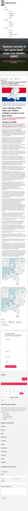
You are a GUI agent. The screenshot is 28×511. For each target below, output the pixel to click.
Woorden (6, 19)
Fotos (10, 11)
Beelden (6, 9)
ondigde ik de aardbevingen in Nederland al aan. (12, 125)
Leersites (11, 30)
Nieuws (10, 32)
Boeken (10, 22)
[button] (9, 3)
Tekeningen (11, 15)
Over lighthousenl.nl (13, 34)
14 (17, 389)
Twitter (10, 287)
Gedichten (11, 24)
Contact (11, 36)
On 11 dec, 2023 (4, 78)
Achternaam (17, 478)
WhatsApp (22, 287)
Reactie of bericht (6, 486)
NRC (7, 131)
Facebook (14, 287)
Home (6, 7)
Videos (10, 17)
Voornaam (3, 478)
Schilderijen (11, 13)
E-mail (3, 481)
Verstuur (4, 498)
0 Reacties (4, 80)
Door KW (11, 78)
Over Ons (6, 28)
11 (6, 389)
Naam (3, 474)
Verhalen (11, 26)
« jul (3, 400)
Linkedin (18, 287)
